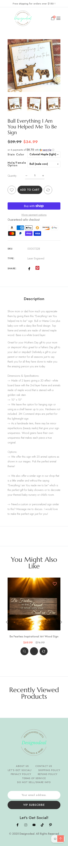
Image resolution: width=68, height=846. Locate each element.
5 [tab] (29, 84)
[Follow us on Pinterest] (37, 268)
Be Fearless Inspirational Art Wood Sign (34, 636)
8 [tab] (40, 84)
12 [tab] (54, 84)
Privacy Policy (21, 774)
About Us (22, 766)
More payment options (34, 215)
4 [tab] (25, 84)
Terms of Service (34, 778)
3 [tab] (22, 84)
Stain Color (16, 154)
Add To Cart (30, 190)
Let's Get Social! (20, 770)
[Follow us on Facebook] (29, 268)
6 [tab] (33, 84)
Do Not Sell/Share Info (34, 782)
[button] (34, 149)
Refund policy (47, 774)
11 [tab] (51, 84)
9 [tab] (44, 84)
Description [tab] (34, 299)
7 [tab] (36, 84)
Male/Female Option (17, 164)
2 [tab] (18, 84)
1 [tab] (14, 83)
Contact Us (43, 766)
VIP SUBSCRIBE (34, 805)
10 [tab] (47, 84)
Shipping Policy (49, 770)
